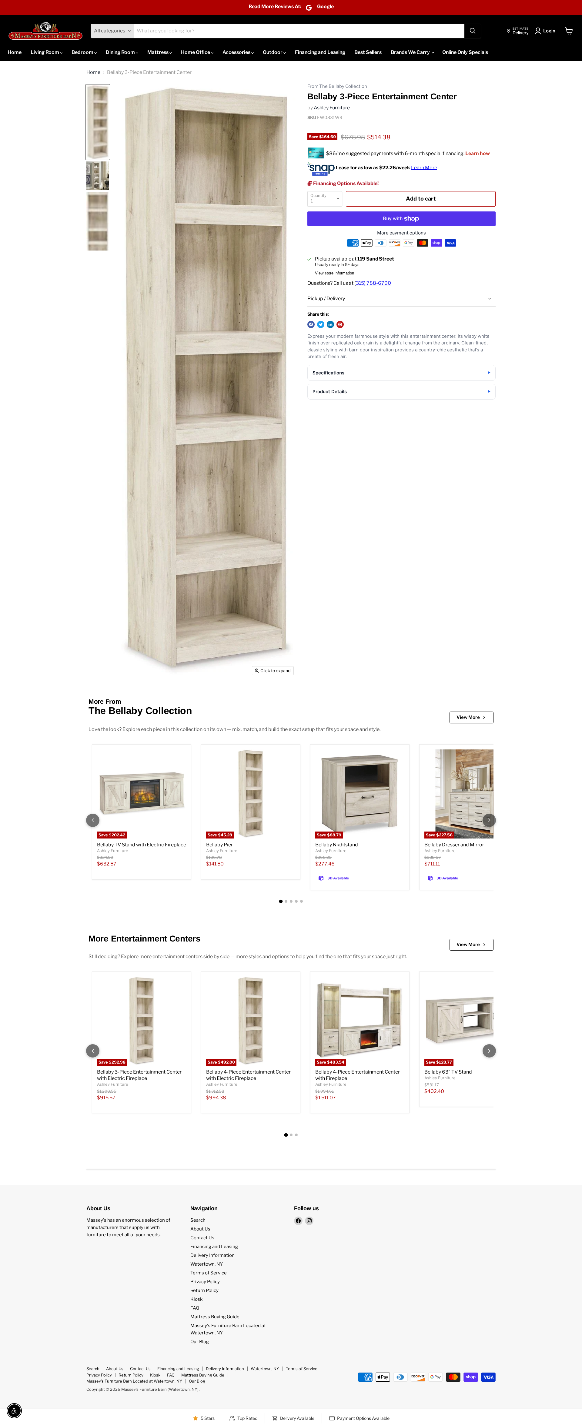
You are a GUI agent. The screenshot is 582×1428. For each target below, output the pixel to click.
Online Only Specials (465, 52)
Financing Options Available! (345, 183)
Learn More (424, 167)
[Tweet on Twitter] (320, 324)
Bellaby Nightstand (336, 845)
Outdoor (273, 52)
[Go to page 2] (286, 901)
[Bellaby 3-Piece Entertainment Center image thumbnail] (98, 122)
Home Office (196, 52)
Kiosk (196, 1299)
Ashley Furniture (332, 108)
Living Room (45, 52)
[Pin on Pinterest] (340, 324)
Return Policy (204, 1290)
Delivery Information (212, 1255)
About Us (200, 1229)
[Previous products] (92, 820)
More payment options (401, 233)
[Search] (472, 31)
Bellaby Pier (219, 845)
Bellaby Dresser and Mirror (454, 845)
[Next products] (489, 820)
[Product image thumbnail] (98, 176)
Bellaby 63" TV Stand (448, 1072)
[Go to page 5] (301, 901)
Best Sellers (368, 52)
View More (468, 717)
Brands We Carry (411, 52)
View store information (334, 273)
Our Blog (199, 1341)
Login (549, 31)
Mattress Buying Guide (214, 1317)
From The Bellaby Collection (337, 86)
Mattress (158, 52)
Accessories (236, 52)
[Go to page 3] (291, 901)
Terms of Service (208, 1273)
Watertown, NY (206, 1264)
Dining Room (121, 52)
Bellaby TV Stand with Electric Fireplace (141, 845)
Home (15, 52)
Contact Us (202, 1237)
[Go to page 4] (296, 901)
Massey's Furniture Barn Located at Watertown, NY (134, 1381)
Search (198, 1220)
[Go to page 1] (281, 901)
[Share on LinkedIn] (330, 324)
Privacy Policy (205, 1281)
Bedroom (83, 52)
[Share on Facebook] (311, 324)
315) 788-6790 (373, 283)
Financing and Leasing (320, 52)
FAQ (194, 1308)
